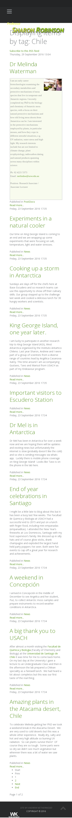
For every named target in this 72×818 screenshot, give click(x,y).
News (27, 251)
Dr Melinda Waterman (23, 67)
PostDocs (29, 201)
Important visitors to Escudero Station (36, 396)
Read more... (17, 205)
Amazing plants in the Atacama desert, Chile (35, 708)
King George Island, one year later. (34, 328)
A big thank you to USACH (32, 634)
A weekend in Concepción (26, 581)
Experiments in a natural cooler (31, 222)
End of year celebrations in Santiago (28, 496)
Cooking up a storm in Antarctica (34, 271)
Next (17, 784)
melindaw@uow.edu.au (28, 176)
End (17, 787)
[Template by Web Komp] (13, 815)
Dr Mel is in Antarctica (24, 428)
